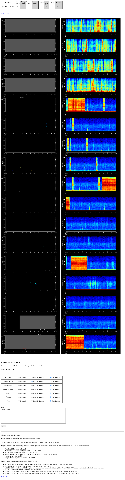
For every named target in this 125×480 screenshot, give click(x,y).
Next (7, 13)
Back (2, 13)
